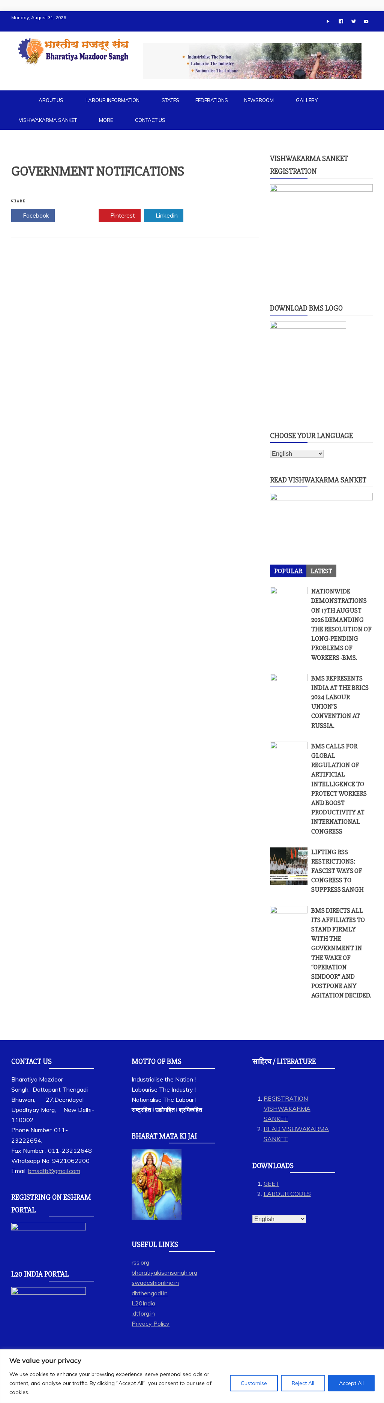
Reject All (303, 1383)
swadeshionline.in (155, 1282)
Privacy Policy (151, 1323)
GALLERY (307, 100)
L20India (143, 1303)
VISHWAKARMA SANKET (48, 120)
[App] (328, 21)
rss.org (140, 1262)
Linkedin (166, 215)
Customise (254, 1383)
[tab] (288, 571)
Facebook (35, 215)
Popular (288, 571)
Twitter (79, 215)
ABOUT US (51, 100)
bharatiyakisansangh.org (164, 1272)
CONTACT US (150, 120)
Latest (321, 571)
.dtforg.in (143, 1313)
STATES (170, 100)
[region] (192, 1376)
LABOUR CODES (287, 1193)
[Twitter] (353, 21)
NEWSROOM (259, 100)
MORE (106, 120)
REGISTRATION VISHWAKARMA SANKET (287, 1108)
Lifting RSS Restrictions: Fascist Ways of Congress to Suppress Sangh (337, 871)
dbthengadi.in (150, 1293)
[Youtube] (366, 21)
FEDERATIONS (211, 100)
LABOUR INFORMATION (113, 100)
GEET (271, 1183)
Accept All (351, 1383)
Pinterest (122, 215)
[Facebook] (340, 21)
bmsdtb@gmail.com (54, 1171)
